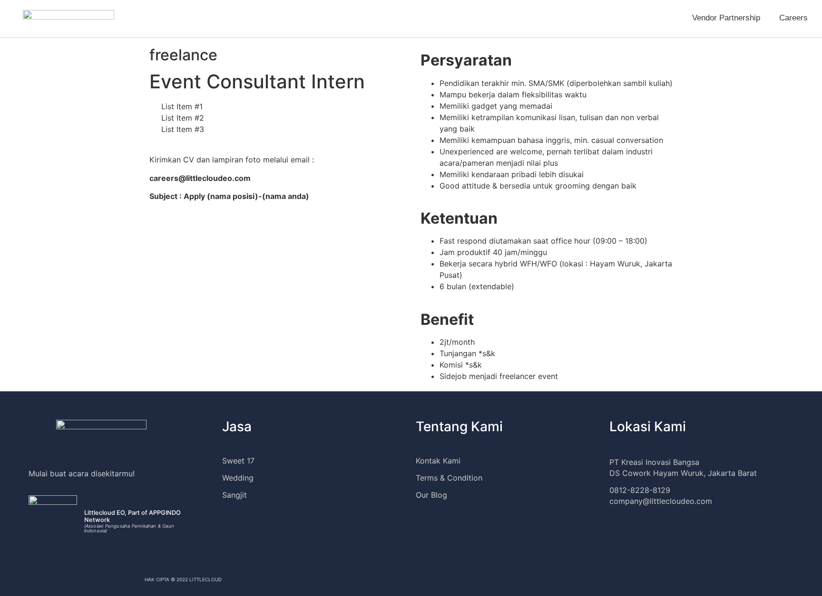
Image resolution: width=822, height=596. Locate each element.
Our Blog (431, 495)
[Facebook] (652, 583)
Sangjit (234, 495)
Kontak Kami (438, 460)
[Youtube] (669, 583)
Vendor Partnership (726, 17)
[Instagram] (634, 583)
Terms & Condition (449, 477)
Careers (793, 17)
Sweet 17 (238, 460)
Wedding (238, 477)
